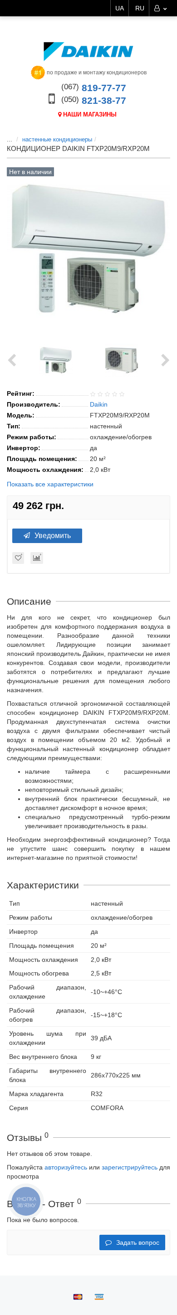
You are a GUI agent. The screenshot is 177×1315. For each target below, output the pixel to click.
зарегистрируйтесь (129, 1167)
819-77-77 (93, 87)
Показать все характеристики (50, 484)
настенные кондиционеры (57, 139)
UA (119, 8)
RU (139, 8)
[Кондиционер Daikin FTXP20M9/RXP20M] (56, 360)
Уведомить (52, 535)
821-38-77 (93, 100)
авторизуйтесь (65, 1167)
